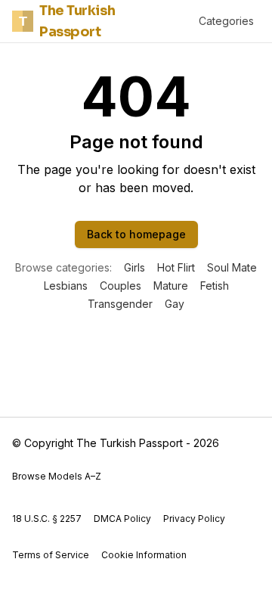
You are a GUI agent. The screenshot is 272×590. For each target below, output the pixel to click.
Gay (174, 303)
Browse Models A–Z (56, 476)
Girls (134, 267)
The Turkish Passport (67, 21)
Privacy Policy (194, 518)
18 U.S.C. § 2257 (47, 518)
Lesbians (66, 285)
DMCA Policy (122, 518)
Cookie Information (144, 554)
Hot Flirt (176, 267)
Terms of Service (50, 554)
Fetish (214, 285)
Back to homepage (136, 234)
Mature (170, 285)
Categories (226, 20)
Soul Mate (232, 267)
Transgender (120, 303)
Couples (120, 285)
